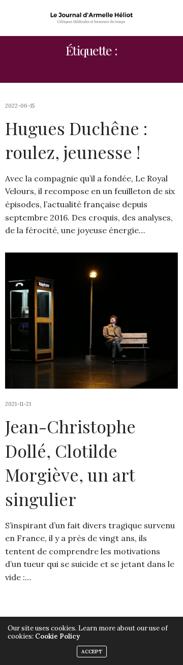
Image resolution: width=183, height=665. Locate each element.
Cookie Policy (57, 636)
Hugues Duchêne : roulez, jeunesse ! (76, 140)
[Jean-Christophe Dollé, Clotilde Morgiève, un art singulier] (91, 320)
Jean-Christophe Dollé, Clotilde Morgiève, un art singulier (70, 463)
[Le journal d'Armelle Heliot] (92, 18)
